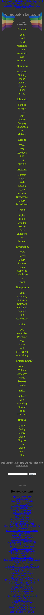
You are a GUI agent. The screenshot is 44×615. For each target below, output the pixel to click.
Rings (22, 410)
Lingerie (22, 86)
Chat (22, 455)
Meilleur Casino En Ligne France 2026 (22, 580)
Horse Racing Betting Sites (22, 546)
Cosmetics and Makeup (22, 131)
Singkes (22, 440)
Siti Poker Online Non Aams (22, 612)
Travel (22, 209)
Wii (22, 149)
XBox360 (22, 152)
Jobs (22, 324)
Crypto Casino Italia (22, 605)
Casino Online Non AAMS (22, 589)
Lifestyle (22, 99)
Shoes (22, 90)
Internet (22, 169)
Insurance (22, 53)
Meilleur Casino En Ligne (22, 558)
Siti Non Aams (22, 499)
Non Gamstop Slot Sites (26, 7)
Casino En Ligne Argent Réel (22, 582)
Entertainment (24, 361)
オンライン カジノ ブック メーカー (22, 569)
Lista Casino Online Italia (22, 501)
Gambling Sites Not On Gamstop (22, 542)
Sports (22, 385)
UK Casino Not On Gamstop (22, 519)
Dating (22, 420)
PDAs (22, 281)
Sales (22, 93)
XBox (22, 145)
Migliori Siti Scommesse (22, 535)
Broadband (22, 197)
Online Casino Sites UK (22, 549)
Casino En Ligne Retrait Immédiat (22, 596)
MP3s (22, 377)
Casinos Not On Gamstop (22, 506)
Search (32, 474)
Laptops (22, 311)
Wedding (22, 403)
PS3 (22, 156)
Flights (22, 215)
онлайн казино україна (22, 587)
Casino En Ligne (22, 503)
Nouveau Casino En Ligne (22, 564)
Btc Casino (22, 555)
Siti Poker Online (22, 594)
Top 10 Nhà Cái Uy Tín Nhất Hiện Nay (22, 567)
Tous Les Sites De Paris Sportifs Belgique (22, 560)
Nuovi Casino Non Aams (22, 578)
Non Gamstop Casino (22, 510)
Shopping (22, 66)
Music (22, 366)
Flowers (22, 407)
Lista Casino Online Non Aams (22, 551)
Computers (22, 287)
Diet (22, 116)
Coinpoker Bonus (22, 598)
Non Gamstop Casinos (24, 6)
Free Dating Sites (22, 448)
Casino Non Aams (22, 601)
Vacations (22, 233)
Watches (22, 414)
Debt (22, 34)
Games (22, 139)
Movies (22, 381)
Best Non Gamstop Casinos (22, 524)
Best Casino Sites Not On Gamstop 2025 (22, 526)
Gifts (22, 390)
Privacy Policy (22, 485)
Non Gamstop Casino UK (22, 537)
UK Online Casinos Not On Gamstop (22, 531)
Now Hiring (22, 355)
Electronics (22, 246)
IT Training (22, 351)
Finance (22, 29)
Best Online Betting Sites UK (22, 544)
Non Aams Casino (22, 533)
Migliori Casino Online (22, 576)
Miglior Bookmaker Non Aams (22, 607)
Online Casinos (22, 515)
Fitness (22, 104)
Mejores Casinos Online (22, 497)
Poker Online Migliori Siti (22, 591)
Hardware (22, 307)
